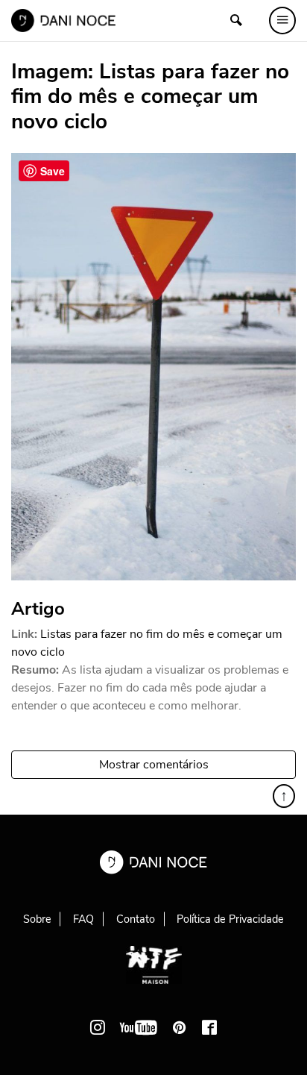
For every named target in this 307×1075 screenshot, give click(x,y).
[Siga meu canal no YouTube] (138, 1027)
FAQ (83, 919)
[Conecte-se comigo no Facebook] (209, 1027)
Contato (135, 919)
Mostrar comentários (154, 764)
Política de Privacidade (230, 919)
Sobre (37, 919)
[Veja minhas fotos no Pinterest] (179, 1027)
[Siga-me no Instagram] (97, 1027)
